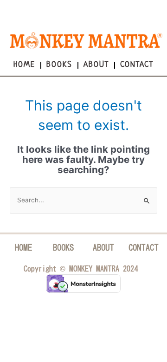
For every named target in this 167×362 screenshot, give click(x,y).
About (96, 64)
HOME (23, 247)
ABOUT (103, 247)
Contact (137, 64)
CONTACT (143, 247)
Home (24, 64)
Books (59, 64)
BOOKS (63, 247)
